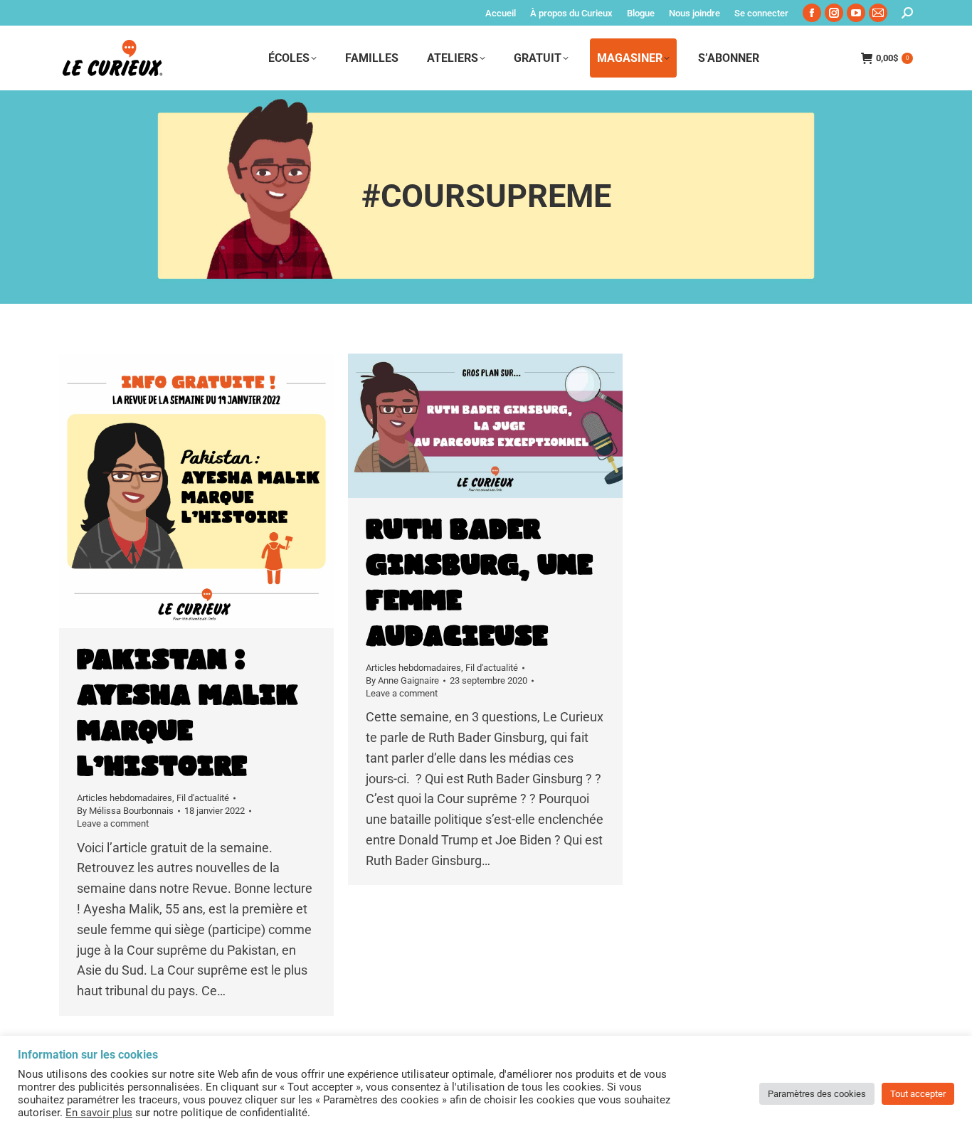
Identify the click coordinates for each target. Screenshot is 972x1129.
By (125, 810)
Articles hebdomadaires (124, 798)
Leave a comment (113, 823)
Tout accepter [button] (918, 1093)
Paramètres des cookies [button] (817, 1093)
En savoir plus (98, 1112)
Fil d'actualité (202, 798)
